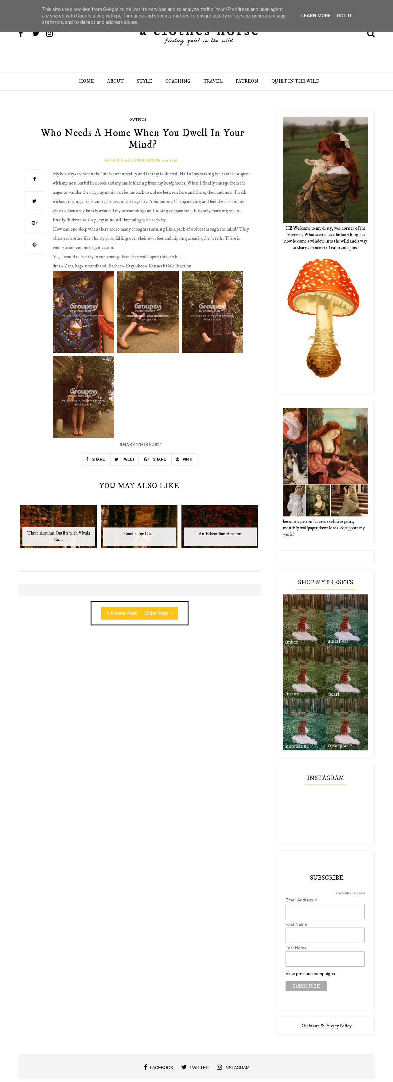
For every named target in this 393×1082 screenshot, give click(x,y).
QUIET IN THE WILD (295, 81)
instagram (237, 1067)
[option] (58, 530)
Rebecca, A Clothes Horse (133, 160)
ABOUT (115, 81)
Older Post (156, 613)
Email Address (301, 900)
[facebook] (24, 34)
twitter (199, 1067)
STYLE (144, 81)
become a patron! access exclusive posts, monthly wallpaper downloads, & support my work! (324, 528)
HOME (86, 81)
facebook (161, 1067)
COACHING (177, 81)
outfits (137, 119)
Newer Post (124, 613)
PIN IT (187, 459)
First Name (296, 924)
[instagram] (52, 34)
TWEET (127, 459)
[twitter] (38, 34)
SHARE (98, 459)
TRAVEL (213, 81)
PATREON (247, 81)
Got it (344, 15)
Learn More (316, 15)
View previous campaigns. (311, 973)
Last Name (296, 947)
